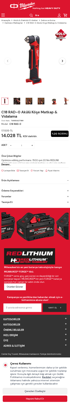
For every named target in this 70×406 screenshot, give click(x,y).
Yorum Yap (38, 170)
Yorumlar (6, 196)
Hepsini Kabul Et (35, 398)
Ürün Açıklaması (10, 180)
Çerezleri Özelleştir (35, 391)
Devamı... (6, 164)
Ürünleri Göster (15, 286)
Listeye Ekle (9, 170)
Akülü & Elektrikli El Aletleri (25, 20)
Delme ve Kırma (48, 20)
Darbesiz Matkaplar (14, 23)
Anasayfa (5, 20)
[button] (7, 61)
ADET (4, 145)
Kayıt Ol (53, 307)
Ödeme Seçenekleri (12, 190)
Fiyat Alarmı (53, 170)
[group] (35, 61)
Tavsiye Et (24, 170)
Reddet (46, 377)
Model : (11, 124)
